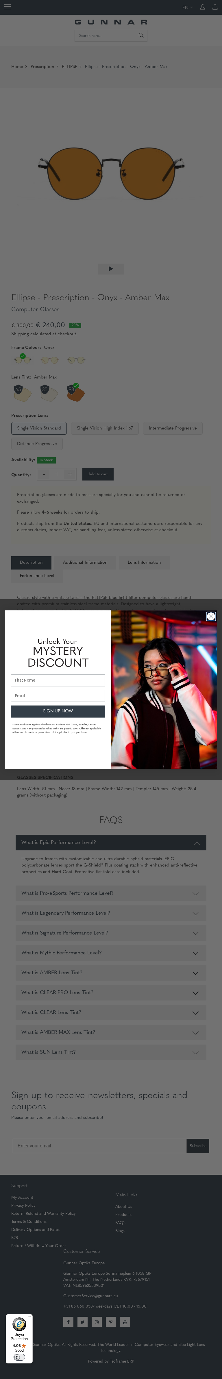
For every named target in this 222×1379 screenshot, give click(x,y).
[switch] (19, 1357)
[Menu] (29, 1317)
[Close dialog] (211, 616)
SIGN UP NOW (58, 711)
